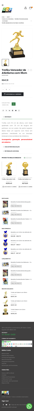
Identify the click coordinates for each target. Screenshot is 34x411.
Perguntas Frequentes (8, 361)
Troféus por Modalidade (23, 177)
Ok (13, 104)
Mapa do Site (5, 383)
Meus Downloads (7, 359)
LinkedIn (9, 110)
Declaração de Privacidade (10, 365)
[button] (3, 5)
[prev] (28, 70)
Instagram (9, 404)
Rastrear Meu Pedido (8, 355)
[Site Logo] (7, 10)
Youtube (6, 404)
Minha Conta (5, 353)
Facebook (3, 110)
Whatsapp (19, 110)
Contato (4, 375)
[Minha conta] (25, 8)
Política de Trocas (7, 379)
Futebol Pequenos (9, 177)
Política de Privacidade (8, 377)
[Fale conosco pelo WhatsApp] (29, 406)
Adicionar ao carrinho (13, 94)
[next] (31, 70)
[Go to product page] (9, 169)
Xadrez (30, 177)
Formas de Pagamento (8, 357)
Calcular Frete (6, 103)
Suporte (4, 363)
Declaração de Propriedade (10, 381)
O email (15, 110)
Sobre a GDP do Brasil (8, 373)
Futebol (3, 177)
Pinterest (12, 110)
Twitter (6, 110)
